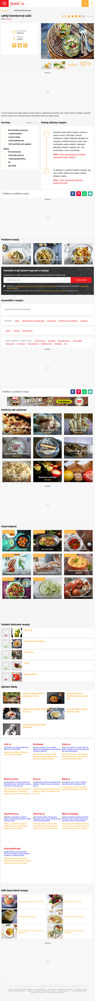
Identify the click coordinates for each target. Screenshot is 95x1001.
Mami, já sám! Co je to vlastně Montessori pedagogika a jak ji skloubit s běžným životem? (45, 756)
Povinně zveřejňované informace (55, 992)
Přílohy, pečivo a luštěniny (68, 321)
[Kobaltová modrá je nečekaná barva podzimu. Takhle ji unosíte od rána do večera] (47, 784)
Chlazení (16, 331)
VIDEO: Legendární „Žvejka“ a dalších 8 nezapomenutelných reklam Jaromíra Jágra (15, 826)
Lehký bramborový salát (73, 916)
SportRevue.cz (11, 813)
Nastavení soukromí (63, 991)
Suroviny (5, 122)
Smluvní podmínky (45, 290)
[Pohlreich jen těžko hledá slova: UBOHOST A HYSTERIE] (18, 748)
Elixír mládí (28, 630)
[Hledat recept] (85, 3)
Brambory (84, 321)
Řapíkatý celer (46, 344)
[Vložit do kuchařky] (14, 45)
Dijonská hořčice (64, 341)
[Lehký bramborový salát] (67, 58)
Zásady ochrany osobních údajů (59, 290)
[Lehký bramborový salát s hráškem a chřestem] (55, 931)
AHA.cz (7, 744)
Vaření (8, 331)
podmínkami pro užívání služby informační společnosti (35, 286)
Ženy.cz (37, 779)
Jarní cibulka (77, 341)
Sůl (66, 344)
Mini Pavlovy (28, 652)
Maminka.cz (39, 813)
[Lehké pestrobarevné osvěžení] (9, 901)
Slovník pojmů (27, 331)
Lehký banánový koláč (27, 916)
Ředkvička (58, 344)
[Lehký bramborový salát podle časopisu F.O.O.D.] (9, 931)
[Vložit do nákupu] (20, 45)
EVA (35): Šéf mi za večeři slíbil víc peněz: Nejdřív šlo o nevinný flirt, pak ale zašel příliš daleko (75, 756)
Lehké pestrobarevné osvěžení (30, 902)
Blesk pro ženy (11, 779)
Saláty (17, 321)
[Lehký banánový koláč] (9, 916)
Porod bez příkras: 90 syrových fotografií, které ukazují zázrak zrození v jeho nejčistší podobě (45, 826)
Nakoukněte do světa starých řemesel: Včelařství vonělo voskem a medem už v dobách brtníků (17, 860)
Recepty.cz (5, 10)
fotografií (72, 63)
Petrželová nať (33, 344)
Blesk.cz (66, 779)
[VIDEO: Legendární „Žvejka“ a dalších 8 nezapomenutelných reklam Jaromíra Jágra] (18, 818)
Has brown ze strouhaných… (35, 641)
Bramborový (51, 321)
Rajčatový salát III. (30, 674)
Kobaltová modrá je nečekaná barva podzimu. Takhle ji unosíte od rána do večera (47, 791)
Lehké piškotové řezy (72, 902)
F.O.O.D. (9, 19)
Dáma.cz (66, 744)
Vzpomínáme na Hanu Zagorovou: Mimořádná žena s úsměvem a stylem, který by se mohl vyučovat (17, 791)
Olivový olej (10, 344)
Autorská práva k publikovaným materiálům (60, 989)
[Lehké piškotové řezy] (55, 901)
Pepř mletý (21, 344)
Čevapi (26, 663)
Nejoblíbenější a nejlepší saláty (33, 321)
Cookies (53, 991)
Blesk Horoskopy (70, 813)
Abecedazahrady (12, 848)
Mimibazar (38, 744)
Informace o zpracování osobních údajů (38, 991)
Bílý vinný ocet (40, 341)
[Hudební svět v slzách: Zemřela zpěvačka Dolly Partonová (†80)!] (76, 783)
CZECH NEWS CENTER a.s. (25, 989)
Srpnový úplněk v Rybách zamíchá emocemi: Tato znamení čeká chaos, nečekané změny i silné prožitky (76, 826)
